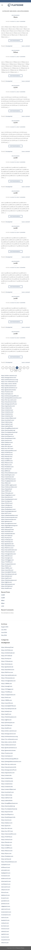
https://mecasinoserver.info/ (9, 402)
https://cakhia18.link (6, 800)
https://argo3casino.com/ (8, 406)
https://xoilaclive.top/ (7, 410)
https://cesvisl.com (6, 820)
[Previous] (3, 367)
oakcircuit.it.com (5, 909)
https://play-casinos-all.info (8, 742)
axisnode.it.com (5, 870)
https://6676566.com (7, 650)
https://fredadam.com (7, 856)
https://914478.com (6, 836)
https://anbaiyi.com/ (6, 576)
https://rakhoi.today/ (7, 422)
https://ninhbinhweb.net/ (8, 533)
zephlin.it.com (5, 934)
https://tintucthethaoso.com (9, 861)
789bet (15, 52)
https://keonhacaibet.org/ (8, 430)
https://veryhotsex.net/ (7, 476)
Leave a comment (26, 46)
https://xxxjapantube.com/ (8, 564)
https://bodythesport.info (8, 817)
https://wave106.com (7, 703)
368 (16, 370)
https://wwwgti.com (6, 686)
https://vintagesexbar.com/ (8, 554)
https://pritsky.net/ (6, 468)
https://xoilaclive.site (7, 786)
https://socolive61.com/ (7, 420)
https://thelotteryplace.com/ (9, 580)
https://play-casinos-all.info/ (9, 383)
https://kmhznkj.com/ (7, 541)
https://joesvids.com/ (7, 497)
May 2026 (4, 635)
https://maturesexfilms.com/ (9, 450)
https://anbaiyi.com (6, 711)
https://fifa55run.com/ (7, 547)
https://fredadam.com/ (7, 466)
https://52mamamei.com (8, 678)
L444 (2, 606)
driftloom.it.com (5, 867)
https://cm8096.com (6, 848)
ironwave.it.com (5, 875)
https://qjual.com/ (6, 444)
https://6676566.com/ (7, 531)
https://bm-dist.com (6, 828)
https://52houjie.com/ (7, 493)
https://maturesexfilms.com (8, 834)
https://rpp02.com (6, 714)
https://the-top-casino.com (8, 764)
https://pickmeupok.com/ (8, 584)
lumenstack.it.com (6, 912)
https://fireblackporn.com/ (8, 509)
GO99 (16, 87)
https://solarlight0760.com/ (8, 572)
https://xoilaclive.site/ (7, 416)
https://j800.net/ (5, 470)
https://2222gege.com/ (7, 560)
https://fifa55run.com (7, 672)
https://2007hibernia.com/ (8, 479)
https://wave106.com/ (7, 570)
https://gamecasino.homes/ (8, 389)
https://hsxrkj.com (6, 658)
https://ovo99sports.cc (7, 814)
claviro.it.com (4, 917)
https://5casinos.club (7, 753)
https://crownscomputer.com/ (9, 517)
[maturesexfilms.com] (15, 5)
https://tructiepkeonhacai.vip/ (9, 432)
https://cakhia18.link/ (7, 426)
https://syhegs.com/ (6, 458)
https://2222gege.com (7, 689)
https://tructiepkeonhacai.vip (9, 809)
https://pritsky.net (6, 859)
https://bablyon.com (6, 823)
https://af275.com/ (6, 513)
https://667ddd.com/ (7, 586)
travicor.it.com (5, 937)
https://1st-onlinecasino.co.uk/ (9, 381)
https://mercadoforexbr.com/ (9, 549)
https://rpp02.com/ (6, 578)
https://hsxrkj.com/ (6, 537)
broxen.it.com (5, 898)
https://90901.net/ (6, 491)
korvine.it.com (5, 926)
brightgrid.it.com (5, 873)
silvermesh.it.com (6, 881)
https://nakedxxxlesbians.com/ (9, 515)
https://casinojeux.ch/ (7, 393)
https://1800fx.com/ (6, 568)
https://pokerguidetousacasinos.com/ (11, 397)
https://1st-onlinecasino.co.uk (9, 739)
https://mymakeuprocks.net (8, 708)
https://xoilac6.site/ (6, 408)
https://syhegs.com (6, 845)
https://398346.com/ (7, 527)
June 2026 (4, 632)
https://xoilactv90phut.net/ (8, 418)
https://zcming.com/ (6, 501)
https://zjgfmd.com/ (6, 582)
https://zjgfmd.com (6, 719)
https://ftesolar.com (6, 842)
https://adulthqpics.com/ (8, 475)
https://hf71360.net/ (7, 535)
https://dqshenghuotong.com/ (9, 525)
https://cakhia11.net (6, 797)
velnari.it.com (5, 942)
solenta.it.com (5, 931)
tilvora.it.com (4, 892)
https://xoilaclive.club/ (7, 412)
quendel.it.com (5, 900)
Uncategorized (15, 15)
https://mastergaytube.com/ (9, 511)
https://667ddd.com (6, 725)
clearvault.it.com (5, 887)
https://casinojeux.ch (7, 756)
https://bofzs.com (6, 697)
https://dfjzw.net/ (6, 483)
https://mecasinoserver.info (8, 767)
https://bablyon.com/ (7, 442)
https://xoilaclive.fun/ (7, 414)
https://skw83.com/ (6, 588)
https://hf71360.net (6, 655)
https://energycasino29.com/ (9, 404)
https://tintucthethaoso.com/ (9, 472)
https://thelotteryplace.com (8, 717)
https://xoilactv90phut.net (8, 789)
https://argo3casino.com (7, 772)
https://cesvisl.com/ (6, 440)
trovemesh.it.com (6, 914)
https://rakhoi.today (6, 795)
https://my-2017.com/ (7, 448)
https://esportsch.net (7, 811)
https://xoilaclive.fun (6, 783)
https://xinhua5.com (6, 839)
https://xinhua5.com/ (7, 454)
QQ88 (3, 595)
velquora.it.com (5, 889)
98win (15, 17)
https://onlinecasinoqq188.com (9, 758)
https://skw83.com (6, 728)
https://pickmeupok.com (7, 722)
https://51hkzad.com (7, 661)
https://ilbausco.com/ (7, 462)
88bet (2, 600)
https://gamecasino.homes (8, 750)
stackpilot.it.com (5, 864)
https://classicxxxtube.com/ (8, 519)
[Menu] (2, 5)
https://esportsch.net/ (7, 434)
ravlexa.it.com (5, 923)
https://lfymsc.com (6, 853)
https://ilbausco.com (6, 850)
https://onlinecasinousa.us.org (9, 736)
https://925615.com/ (7, 503)
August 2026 (4, 627)
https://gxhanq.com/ (6, 521)
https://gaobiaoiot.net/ (7, 543)
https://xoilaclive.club (7, 781)
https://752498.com (6, 692)
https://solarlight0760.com (8, 706)
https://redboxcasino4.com (8, 744)
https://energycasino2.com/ (8, 377)
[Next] (19, 370)
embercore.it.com (6, 878)
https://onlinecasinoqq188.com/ (10, 396)
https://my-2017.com (7, 831)
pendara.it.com (5, 903)
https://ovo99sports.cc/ (7, 436)
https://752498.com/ (7, 562)
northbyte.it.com (5, 884)
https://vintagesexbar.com (8, 680)
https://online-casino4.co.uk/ (9, 375)
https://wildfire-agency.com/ (9, 485)
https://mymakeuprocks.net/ (9, 574)
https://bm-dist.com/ (7, 446)
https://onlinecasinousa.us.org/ (9, 379)
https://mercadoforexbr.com (9, 675)
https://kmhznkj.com (6, 664)
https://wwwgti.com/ (7, 558)
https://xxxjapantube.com (8, 694)
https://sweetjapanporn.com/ (9, 499)
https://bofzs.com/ (6, 566)
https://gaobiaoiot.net (7, 666)
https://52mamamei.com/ (8, 551)
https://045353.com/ (7, 555)
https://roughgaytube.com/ (8, 481)
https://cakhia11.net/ (7, 424)
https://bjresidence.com (7, 669)
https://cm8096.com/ (7, 460)
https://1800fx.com (6, 683)
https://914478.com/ (7, 452)
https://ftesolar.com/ (6, 456)
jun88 (15, 158)
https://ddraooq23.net (7, 647)
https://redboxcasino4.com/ (8, 385)
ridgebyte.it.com (5, 906)
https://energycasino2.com (8, 733)
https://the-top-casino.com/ (9, 400)
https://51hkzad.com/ (7, 539)
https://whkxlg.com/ (6, 505)
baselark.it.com (5, 920)
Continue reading (15, 40)
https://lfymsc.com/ (6, 464)
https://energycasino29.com (8, 770)
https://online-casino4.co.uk (8, 731)
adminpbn (22, 21)
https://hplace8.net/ (6, 489)
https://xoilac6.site (6, 775)
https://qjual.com (5, 825)
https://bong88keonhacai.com (9, 803)
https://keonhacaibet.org (8, 806)
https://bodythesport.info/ (8, 438)
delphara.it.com (5, 895)
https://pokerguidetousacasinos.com (11, 761)
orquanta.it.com (5, 939)
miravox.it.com (5, 928)
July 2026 (4, 629)
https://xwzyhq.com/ (7, 507)
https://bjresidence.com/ (8, 545)
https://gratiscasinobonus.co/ (9, 387)
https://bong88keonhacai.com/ (9, 428)
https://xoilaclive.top (7, 778)
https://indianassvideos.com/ (9, 487)
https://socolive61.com (7, 792)
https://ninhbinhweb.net (8, 653)
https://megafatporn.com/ (8, 495)
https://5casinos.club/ (7, 391)
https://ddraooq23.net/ (7, 529)
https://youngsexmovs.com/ (9, 523)
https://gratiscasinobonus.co (9, 747)
